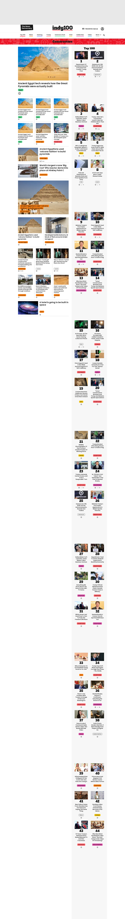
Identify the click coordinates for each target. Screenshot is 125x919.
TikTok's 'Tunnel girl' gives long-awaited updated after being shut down (42, 262)
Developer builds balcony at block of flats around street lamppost (56, 237)
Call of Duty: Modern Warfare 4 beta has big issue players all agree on (97, 727)
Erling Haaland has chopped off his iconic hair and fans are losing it (81, 779)
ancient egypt (40, 141)
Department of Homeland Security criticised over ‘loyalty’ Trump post (81, 68)
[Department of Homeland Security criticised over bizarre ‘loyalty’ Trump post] (81, 55)
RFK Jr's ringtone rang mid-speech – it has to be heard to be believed (81, 148)
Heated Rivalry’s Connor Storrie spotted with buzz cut (81, 256)
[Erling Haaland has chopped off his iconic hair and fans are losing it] (81, 767)
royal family (97, 785)
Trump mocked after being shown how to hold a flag (97, 255)
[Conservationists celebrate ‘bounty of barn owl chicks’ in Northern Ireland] (81, 382)
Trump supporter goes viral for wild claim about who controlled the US (97, 148)
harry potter (81, 595)
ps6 (81, 182)
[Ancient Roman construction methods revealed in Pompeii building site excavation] (25, 253)
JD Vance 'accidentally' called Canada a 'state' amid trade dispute (97, 337)
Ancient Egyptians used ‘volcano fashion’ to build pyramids (42, 137)
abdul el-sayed (97, 566)
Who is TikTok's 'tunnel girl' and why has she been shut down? (61, 261)
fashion (81, 126)
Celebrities (80, 35)
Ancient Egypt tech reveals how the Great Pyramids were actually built (43, 85)
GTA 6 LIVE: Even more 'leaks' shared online (97, 174)
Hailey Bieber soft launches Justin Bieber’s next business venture (81, 119)
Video (90, 35)
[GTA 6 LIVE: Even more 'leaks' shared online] (97, 163)
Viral (70, 35)
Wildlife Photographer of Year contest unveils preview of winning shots (81, 448)
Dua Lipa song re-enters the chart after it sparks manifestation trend (97, 890)
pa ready (57, 295)
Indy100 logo (62, 28)
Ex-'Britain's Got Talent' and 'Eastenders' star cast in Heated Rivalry (97, 478)
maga (97, 153)
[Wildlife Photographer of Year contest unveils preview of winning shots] (81, 435)
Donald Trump (58, 141)
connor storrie (81, 261)
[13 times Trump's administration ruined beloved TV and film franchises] (81, 824)
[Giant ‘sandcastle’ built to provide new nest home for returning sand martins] (61, 280)
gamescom (97, 74)
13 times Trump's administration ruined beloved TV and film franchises (81, 837)
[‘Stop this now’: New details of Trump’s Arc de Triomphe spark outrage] (61, 128)
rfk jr (81, 153)
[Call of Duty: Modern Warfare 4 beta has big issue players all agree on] (97, 714)
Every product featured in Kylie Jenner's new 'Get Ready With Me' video (81, 727)
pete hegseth (97, 234)
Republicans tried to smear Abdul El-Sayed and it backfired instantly (97, 559)
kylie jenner (81, 897)
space (41, 311)
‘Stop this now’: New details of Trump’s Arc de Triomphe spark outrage (61, 137)
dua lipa (97, 897)
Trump (48, 35)
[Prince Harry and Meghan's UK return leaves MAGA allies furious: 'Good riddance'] (97, 767)
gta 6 (97, 182)
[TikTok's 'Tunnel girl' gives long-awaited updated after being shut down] (43, 253)
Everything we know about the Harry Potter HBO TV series (81, 587)
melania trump (81, 234)
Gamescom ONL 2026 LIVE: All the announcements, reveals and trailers (97, 68)
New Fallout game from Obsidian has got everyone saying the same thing (81, 808)
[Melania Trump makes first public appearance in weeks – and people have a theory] (81, 216)
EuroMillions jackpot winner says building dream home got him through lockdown (25, 288)
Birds (81, 401)
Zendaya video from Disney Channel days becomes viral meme (97, 808)
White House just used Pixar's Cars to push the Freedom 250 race (81, 617)
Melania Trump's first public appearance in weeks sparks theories (81, 228)
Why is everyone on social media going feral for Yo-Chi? (81, 667)
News (31, 35)
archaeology (22, 269)
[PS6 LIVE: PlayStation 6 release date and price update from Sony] (81, 163)
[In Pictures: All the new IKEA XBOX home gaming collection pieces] (81, 324)
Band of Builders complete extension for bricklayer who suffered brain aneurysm (42, 289)
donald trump (81, 74)
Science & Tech (60, 35)
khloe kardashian (81, 290)
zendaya (97, 815)
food (81, 675)
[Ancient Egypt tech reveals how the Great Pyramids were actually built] (25, 103)
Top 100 (22, 35)
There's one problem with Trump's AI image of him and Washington (81, 697)
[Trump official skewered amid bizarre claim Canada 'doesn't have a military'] (97, 575)
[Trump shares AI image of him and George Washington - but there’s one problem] (81, 684)
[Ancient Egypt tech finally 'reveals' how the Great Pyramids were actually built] (43, 63)
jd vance (97, 344)
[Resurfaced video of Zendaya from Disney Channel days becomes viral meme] (97, 795)
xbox (81, 344)
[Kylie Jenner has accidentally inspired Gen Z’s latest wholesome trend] (81, 877)
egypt (21, 90)
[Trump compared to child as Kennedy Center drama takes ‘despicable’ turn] (81, 465)
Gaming (39, 35)
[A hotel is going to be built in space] (28, 308)
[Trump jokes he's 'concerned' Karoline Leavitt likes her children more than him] (97, 107)
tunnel (38, 269)
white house (81, 844)
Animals (81, 455)
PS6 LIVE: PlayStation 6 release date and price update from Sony (81, 176)
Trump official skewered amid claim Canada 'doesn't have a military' (97, 588)
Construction (43, 174)
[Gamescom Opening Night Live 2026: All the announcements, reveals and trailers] (81, 494)
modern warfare (97, 734)
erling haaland (81, 785)
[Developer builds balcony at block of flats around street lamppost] (57, 225)
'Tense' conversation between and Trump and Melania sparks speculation (97, 284)
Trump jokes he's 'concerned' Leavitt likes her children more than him (97, 120)
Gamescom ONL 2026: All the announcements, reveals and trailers (81, 507)
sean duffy (97, 595)
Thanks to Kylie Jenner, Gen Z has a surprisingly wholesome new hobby (81, 890)
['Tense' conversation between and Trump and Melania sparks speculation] (97, 272)
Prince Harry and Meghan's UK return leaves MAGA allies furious (97, 779)
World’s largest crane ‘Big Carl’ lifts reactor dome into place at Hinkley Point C (54, 168)
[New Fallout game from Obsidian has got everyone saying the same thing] (81, 795)
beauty (81, 734)
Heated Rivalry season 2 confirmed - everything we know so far (97, 697)
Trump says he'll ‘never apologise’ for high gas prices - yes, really (97, 668)
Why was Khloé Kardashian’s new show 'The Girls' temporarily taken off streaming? (81, 284)
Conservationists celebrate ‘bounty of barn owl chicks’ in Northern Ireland (81, 394)
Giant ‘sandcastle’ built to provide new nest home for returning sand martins (60, 289)
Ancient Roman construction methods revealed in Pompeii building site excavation (25, 263)
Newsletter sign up (91, 29)
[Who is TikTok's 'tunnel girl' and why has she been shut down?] (61, 253)
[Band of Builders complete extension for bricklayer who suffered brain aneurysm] (43, 280)
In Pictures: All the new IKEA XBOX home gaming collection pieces (81, 336)
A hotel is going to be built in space (54, 303)
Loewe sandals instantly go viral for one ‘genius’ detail (97, 365)
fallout (81, 815)
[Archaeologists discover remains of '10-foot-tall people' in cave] (81, 907)
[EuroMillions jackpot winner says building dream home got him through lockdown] (25, 280)
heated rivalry (97, 485)
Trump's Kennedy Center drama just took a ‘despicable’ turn (81, 477)
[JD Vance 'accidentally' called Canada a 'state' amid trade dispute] (97, 324)
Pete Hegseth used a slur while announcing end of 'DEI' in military (97, 227)
